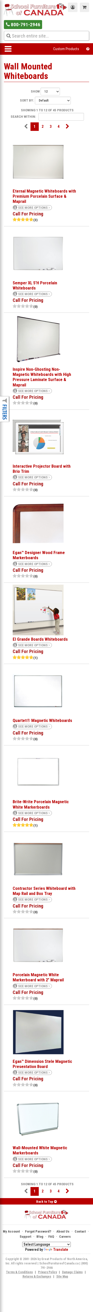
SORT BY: (27, 100)
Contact (80, 1231)
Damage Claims (72, 1272)
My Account (11, 1231)
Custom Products (66, 49)
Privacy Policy (47, 1272)
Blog (39, 1236)
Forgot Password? (38, 1231)
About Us (62, 1231)
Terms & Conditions (19, 1272)
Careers (65, 1236)
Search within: (24, 117)
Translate (60, 1249)
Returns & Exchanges (36, 1276)
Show (36, 91)
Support (25, 1236)
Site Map (62, 1276)
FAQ (51, 1236)
